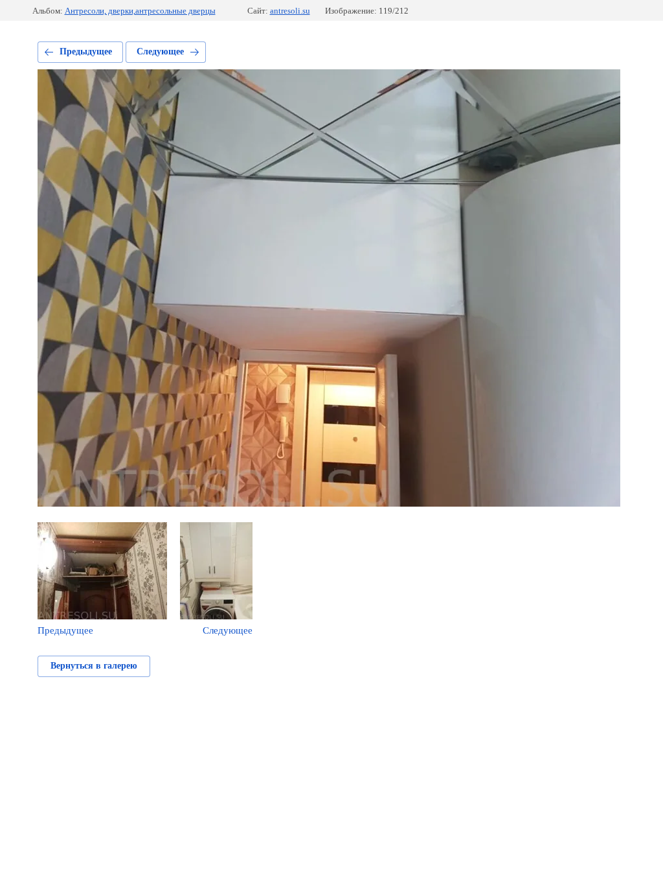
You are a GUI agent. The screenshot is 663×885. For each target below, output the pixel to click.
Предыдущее (86, 51)
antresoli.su (290, 11)
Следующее (160, 51)
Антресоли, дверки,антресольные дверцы (140, 11)
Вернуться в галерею (94, 666)
